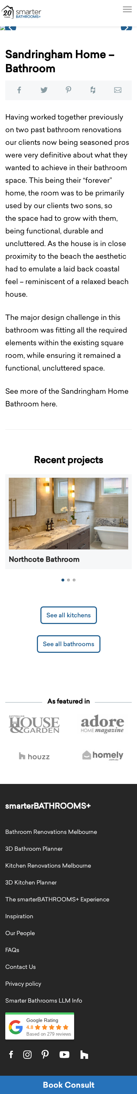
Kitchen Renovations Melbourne (48, 865)
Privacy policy (23, 983)
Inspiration (19, 916)
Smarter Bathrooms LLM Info (43, 1000)
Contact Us (20, 967)
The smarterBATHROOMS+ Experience (57, 899)
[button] (10, 27)
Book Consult (68, 1084)
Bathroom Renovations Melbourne (51, 832)
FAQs (12, 950)
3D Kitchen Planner (31, 882)
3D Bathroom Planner (34, 848)
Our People (20, 933)
